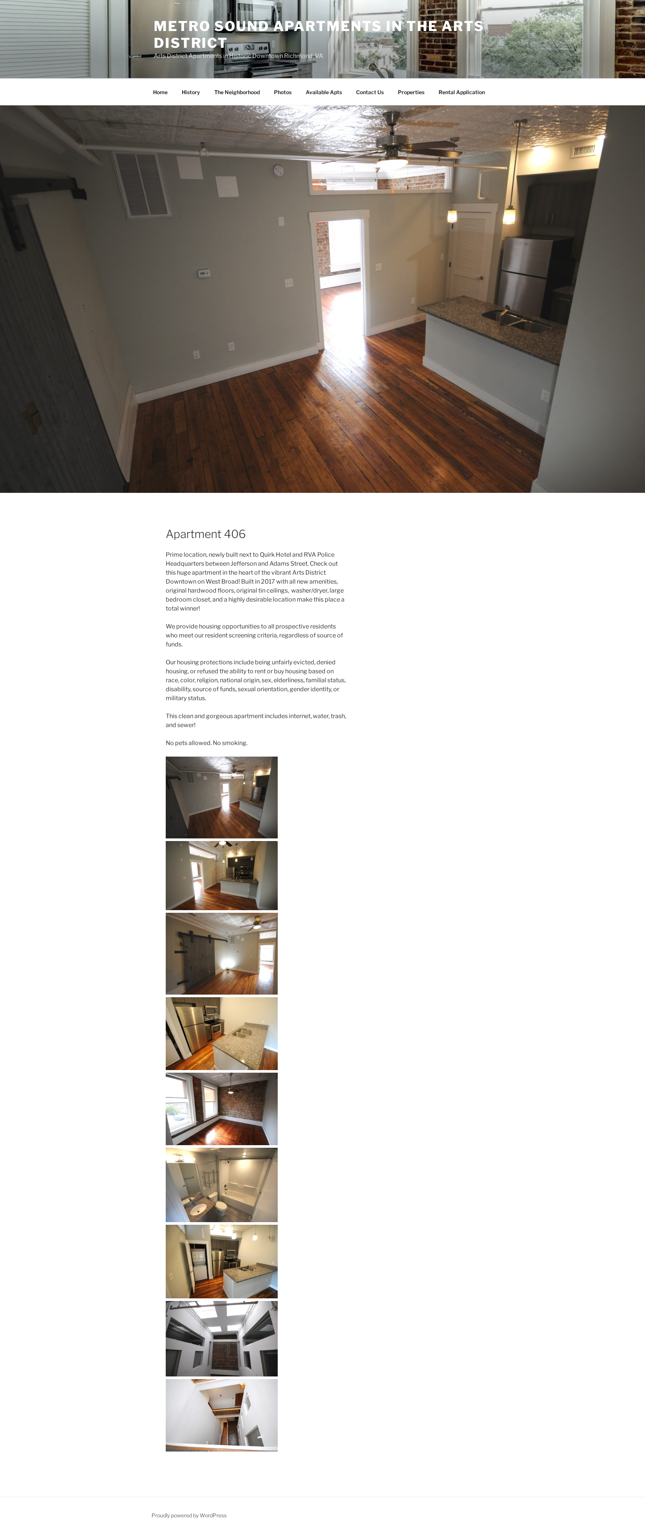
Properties (411, 92)
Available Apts (324, 92)
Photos (283, 92)
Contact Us (370, 92)
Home (160, 92)
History (191, 92)
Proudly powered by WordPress (189, 1515)
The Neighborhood (237, 92)
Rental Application (462, 92)
